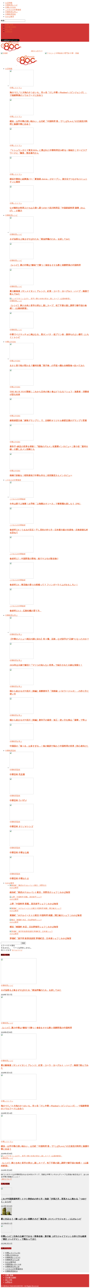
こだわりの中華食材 (13, 10)
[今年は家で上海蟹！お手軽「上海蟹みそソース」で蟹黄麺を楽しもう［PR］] (22, 497)
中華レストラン (16, 88)
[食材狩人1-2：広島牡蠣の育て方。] (22, 604)
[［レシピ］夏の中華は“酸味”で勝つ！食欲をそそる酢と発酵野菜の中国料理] (22, 258)
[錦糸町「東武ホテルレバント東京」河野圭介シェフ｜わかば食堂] (28, 885)
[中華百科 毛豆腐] (22, 768)
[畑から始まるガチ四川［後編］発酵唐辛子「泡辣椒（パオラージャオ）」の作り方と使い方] (22, 684)
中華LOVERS (10, 7)
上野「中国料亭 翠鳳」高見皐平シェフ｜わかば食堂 (34, 904)
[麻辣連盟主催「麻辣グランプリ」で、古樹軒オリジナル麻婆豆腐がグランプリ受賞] (22, 414)
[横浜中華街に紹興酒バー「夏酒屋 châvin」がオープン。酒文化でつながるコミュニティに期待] (22, 172)
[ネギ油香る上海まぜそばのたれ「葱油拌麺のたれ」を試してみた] (22, 232)
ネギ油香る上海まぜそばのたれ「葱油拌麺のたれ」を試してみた (40, 239)
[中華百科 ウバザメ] (22, 794)
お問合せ (8, 31)
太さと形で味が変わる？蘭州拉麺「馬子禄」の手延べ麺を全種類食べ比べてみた (47, 365)
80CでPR (8, 29)
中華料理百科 (10, 14)
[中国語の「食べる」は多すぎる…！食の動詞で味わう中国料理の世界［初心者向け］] (22, 739)
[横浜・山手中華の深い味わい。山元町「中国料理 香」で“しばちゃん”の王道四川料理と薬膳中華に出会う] (22, 114)
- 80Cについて (6, 1179)
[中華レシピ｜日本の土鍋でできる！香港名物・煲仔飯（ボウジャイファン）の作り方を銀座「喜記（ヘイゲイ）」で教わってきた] (6, 1232)
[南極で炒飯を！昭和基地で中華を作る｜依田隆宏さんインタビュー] (22, 469)
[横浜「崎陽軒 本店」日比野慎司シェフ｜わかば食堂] (26, 920)
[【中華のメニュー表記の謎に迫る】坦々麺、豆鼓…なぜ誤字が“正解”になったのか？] (22, 632)
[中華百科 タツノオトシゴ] (22, 820)
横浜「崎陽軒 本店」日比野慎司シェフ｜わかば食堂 (34, 927)
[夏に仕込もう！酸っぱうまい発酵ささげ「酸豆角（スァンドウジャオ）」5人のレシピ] (6, 1214)
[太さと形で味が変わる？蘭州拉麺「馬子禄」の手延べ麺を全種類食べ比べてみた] (22, 359)
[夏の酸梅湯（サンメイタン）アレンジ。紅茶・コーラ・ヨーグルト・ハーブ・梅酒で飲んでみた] (22, 284)
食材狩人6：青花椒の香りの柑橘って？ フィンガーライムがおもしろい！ (44, 585)
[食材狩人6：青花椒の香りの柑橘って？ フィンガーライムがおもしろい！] (22, 578)
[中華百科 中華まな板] (22, 846)
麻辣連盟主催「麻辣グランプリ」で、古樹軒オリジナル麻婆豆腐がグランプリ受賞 (48, 420)
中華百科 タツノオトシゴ (21, 826)
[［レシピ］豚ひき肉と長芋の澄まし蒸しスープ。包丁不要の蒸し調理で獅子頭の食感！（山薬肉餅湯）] (40, 299)
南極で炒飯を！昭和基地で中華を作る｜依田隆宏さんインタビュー (41, 475)
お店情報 (8, 3)
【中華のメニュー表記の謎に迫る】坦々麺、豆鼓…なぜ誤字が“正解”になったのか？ (49, 639)
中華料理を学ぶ (11, 12)
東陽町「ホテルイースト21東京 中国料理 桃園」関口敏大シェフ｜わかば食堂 (46, 915)
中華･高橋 (9, 25)
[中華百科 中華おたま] (22, 872)
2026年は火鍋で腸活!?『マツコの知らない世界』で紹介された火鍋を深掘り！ (46, 665)
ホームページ (17, 950)
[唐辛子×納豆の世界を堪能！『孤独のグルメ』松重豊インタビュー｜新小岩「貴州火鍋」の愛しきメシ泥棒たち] (22, 440)
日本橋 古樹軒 (10, 27)
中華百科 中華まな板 (19, 852)
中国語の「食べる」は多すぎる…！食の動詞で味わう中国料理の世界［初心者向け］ (49, 746)
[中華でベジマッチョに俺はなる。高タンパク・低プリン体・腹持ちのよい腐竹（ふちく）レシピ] (22, 328)
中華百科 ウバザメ (18, 800)
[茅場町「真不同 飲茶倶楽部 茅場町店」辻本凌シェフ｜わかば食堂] (31, 931)
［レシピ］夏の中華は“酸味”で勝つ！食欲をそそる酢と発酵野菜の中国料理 (45, 265)
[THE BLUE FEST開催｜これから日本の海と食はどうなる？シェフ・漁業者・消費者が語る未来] (22, 385)
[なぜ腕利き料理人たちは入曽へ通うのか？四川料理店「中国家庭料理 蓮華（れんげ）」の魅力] (22, 201)
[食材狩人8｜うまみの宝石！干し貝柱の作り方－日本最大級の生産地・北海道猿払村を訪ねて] (22, 523)
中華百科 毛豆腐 (17, 774)
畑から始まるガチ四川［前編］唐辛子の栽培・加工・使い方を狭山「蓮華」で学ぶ (48, 720)
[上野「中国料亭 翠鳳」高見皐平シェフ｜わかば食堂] (26, 897)
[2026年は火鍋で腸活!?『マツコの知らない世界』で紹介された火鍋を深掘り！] (22, 658)
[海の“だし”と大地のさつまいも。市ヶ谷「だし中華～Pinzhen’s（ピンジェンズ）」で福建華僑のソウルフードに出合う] (22, 86)
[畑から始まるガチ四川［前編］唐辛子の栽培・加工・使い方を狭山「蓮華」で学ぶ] (22, 713)
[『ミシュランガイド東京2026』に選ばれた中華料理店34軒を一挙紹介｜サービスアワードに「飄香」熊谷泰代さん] (22, 143)
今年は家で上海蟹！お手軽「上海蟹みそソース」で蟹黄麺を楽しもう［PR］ (45, 504)
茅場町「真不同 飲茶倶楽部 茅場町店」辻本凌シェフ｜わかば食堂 (40, 938)
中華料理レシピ (11, 5)
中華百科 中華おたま (19, 878)
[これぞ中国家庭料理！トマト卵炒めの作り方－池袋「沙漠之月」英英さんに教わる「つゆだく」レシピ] (6, 1194)
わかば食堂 (9, 16)
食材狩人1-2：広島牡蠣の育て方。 (26, 611)
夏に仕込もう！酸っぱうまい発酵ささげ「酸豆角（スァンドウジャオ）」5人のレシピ (41, 1219)
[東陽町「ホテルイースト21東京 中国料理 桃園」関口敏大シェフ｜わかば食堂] (35, 908)
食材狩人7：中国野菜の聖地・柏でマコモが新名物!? (34, 558)
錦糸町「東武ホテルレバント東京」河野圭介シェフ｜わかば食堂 (40, 892)
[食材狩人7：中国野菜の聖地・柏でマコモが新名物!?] (22, 552)
